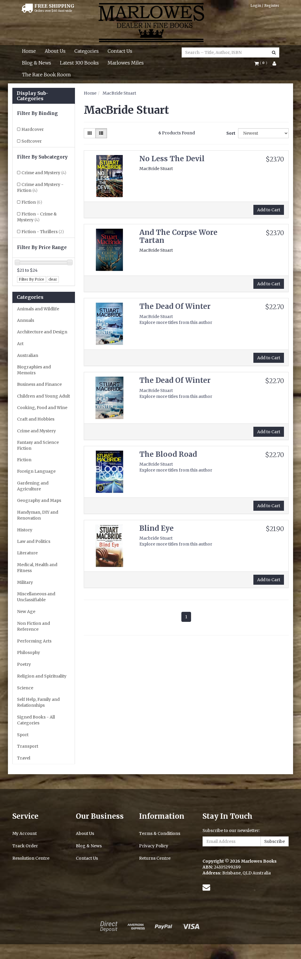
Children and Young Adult (43, 396)
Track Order (25, 845)
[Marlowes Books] (151, 22)
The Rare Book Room (46, 75)
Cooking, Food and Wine (42, 407)
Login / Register (264, 5)
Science (25, 688)
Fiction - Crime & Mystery (37, 217)
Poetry (24, 664)
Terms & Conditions (159, 833)
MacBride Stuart (119, 93)
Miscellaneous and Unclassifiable (36, 596)
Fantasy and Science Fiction (38, 445)
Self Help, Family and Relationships (38, 702)
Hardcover (32, 129)
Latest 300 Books (79, 63)
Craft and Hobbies (35, 419)
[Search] (273, 52)
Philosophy (28, 652)
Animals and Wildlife (38, 309)
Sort (230, 133)
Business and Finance (39, 384)
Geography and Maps (39, 500)
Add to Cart (268, 209)
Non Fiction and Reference (33, 626)
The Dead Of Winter (174, 306)
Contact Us (120, 51)
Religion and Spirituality (41, 676)
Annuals (25, 320)
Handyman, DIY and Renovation (37, 515)
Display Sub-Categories (32, 96)
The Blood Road (168, 454)
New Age (26, 611)
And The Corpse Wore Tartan (178, 236)
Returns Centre (154, 858)
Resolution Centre (30, 858)
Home (29, 51)
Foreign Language (36, 471)
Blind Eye (156, 528)
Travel (23, 758)
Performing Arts (34, 641)
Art (20, 343)
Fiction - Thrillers (42, 231)
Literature (27, 553)
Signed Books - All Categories (36, 720)
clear (53, 279)
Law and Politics (33, 541)
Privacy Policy (153, 845)
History (24, 530)
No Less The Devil (172, 158)
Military (25, 582)
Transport (27, 746)
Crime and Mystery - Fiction (40, 187)
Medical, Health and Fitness (37, 567)
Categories (86, 51)
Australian (27, 355)
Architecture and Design (42, 332)
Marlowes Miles (126, 63)
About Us (55, 51)
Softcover (31, 141)
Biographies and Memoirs (34, 369)
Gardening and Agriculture (33, 486)
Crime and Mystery (43, 172)
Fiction (31, 202)
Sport (23, 734)
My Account (24, 833)
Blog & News (36, 63)
